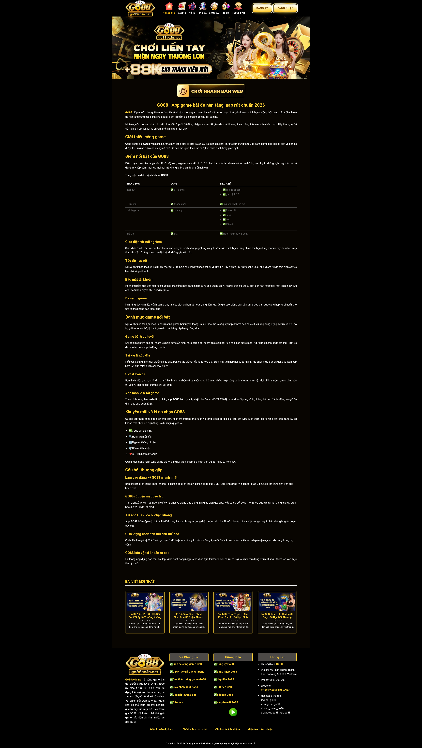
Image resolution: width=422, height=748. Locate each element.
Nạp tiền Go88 (225, 679)
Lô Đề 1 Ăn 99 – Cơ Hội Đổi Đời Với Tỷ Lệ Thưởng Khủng (145, 616)
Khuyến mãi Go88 (227, 702)
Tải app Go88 (225, 694)
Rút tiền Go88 (225, 687)
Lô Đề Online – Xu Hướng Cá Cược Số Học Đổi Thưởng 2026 (277, 616)
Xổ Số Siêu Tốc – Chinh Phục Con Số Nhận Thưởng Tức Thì (189, 616)
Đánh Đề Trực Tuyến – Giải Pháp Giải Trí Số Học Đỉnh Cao (233, 616)
